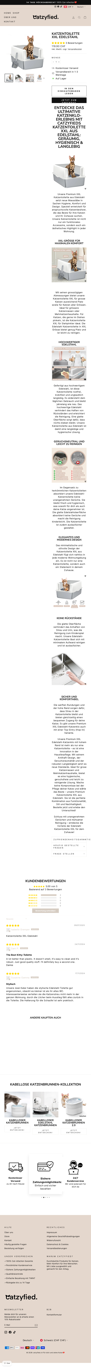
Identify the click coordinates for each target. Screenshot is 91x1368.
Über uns (10, 17)
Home (7, 13)
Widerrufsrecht (54, 1240)
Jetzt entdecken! (17, 1129)
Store (7, 1236)
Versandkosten (75, 49)
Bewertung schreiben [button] (46, 911)
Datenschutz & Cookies (58, 1244)
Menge (56, 57)
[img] (12, 925)
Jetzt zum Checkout (69, 101)
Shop (16, 13)
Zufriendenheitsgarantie (70, 839)
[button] (59, 43)
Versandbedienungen (57, 1248)
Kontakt (10, 21)
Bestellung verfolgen (14, 1248)
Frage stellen (63, 854)
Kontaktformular (54, 1315)
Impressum (52, 1232)
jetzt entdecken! (45, 1131)
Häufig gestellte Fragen (66, 846)
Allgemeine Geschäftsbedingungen (63, 1236)
